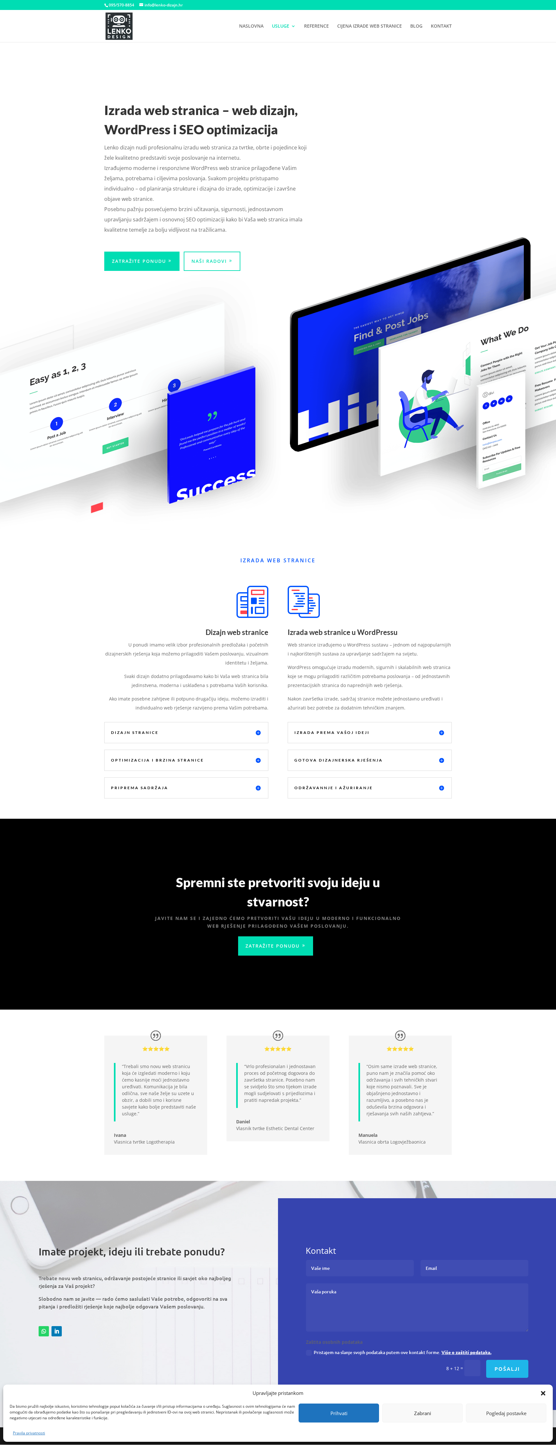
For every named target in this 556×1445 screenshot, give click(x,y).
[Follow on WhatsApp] (44, 1331)
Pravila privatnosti (29, 1433)
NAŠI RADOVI (209, 261)
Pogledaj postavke (506, 1413)
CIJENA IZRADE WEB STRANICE (369, 26)
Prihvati (339, 1413)
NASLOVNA (251, 26)
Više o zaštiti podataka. (466, 1352)
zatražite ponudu (273, 946)
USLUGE (280, 26)
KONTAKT (441, 26)
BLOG (416, 26)
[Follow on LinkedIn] (56, 1331)
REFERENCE (316, 26)
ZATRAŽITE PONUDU (139, 261)
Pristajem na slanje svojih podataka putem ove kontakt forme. (402, 1352)
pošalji (507, 1368)
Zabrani (422, 1413)
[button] (543, 1393)
